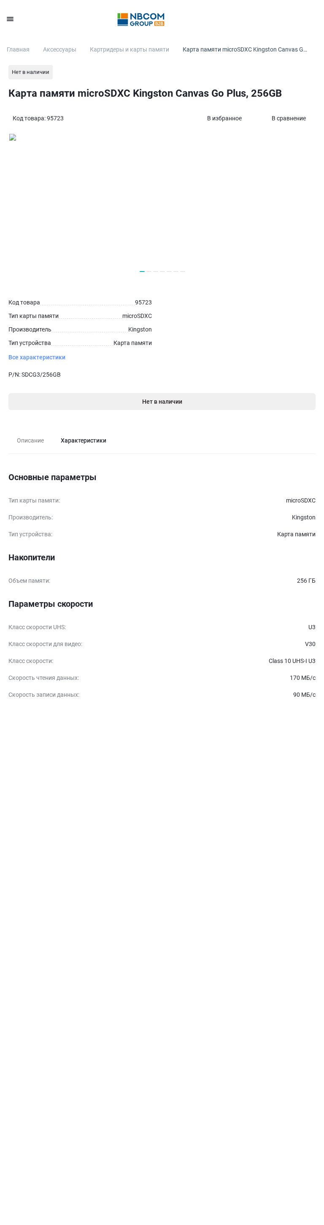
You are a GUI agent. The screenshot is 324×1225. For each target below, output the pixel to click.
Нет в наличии (162, 401)
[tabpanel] (162, 587)
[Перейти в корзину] (312, 19)
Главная (18, 49)
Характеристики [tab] (83, 440)
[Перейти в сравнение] (289, 19)
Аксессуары (59, 49)
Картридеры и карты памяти (129, 49)
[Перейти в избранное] (267, 19)
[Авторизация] (244, 19)
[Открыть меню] (10, 19)
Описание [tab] (30, 440)
